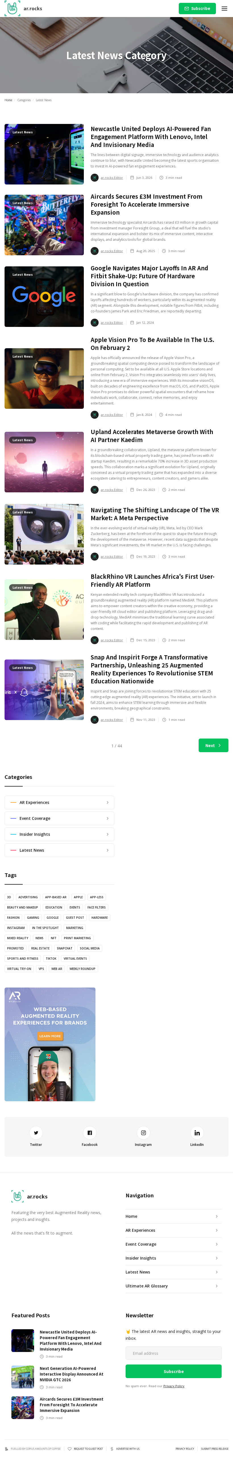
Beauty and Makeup (22, 907)
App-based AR (55, 897)
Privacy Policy (173, 1386)
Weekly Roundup (82, 969)
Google (53, 918)
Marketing (74, 928)
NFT (54, 938)
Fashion (13, 918)
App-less (96, 897)
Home (8, 100)
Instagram (16, 928)
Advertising (28, 897)
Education (53, 907)
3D (9, 897)
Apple (78, 897)
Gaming (33, 918)
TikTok (51, 959)
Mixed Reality (17, 938)
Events (75, 907)
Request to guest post (88, 1449)
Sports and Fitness (22, 959)
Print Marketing (77, 938)
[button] (224, 8)
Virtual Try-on (19, 969)
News (39, 938)
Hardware (99, 918)
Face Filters (97, 907)
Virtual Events (75, 959)
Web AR (56, 969)
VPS (41, 969)
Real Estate (40, 948)
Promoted (15, 948)
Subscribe (200, 8)
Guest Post (75, 918)
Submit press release (214, 1449)
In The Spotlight (45, 928)
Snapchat (64, 948)
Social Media (90, 948)
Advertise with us (128, 1449)
